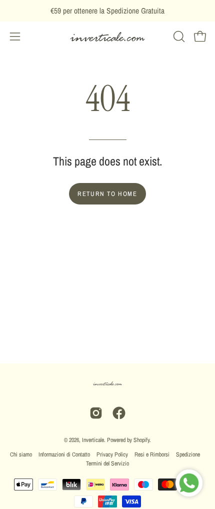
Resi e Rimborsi (152, 454)
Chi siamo (21, 454)
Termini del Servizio (107, 464)
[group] (107, 11)
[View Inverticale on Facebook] (119, 413)
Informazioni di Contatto (64, 454)
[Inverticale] (107, 37)
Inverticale (93, 440)
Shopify (142, 440)
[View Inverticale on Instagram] (96, 413)
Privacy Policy (112, 454)
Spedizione (188, 454)
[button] (178, 37)
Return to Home (107, 194)
